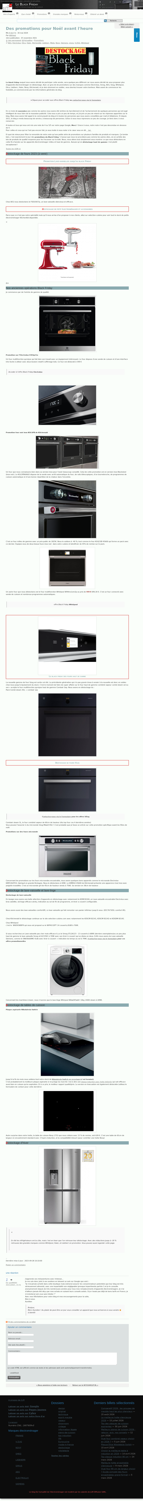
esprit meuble (65, 1417)
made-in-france (66, 1444)
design (61, 1408)
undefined (14, 1373)
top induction (64, 1435)
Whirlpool (85, 43)
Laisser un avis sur (27, 1410)
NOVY (18, 1448)
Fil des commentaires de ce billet (22, 1322)
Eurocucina (63, 1441)
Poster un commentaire (16, 1265)
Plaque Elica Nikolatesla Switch (116, 1444)
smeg (71, 43)
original (62, 1411)
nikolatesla (63, 1450)
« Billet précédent (126, 24)
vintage (62, 1426)
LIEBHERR (20, 1460)
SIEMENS (20, 1484)
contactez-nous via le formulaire (86, 100)
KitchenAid (36, 43)
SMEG (18, 1454)
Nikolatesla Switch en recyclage (66, 1079)
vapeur (61, 1420)
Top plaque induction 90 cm (115, 1457)
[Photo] (67, 509)
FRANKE (19, 1436)
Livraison (12, 1422)
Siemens (64, 43)
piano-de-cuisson (66, 1432)
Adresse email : (14, 1339)
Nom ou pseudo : (15, 1332)
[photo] (67, 405)
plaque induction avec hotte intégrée (96, 1082)
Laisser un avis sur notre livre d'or (26, 1416)
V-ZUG (77, 43)
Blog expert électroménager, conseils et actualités (21, 1)
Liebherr (45, 43)
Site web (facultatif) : (17, 1345)
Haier (29, 43)
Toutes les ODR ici (13, 149)
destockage (64, 1447)
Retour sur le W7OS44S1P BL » (85, 1385)
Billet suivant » (127, 27)
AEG (9, 43)
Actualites (28, 40)
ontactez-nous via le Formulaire (57, 817)
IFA (59, 1438)
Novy (58, 43)
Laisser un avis (23, 1406)
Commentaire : (14, 1351)
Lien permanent (14, 40)
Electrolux (16, 43)
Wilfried (12, 35)
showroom (63, 1423)
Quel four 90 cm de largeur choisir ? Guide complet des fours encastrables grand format (118, 1472)
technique (63, 1414)
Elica (24, 43)
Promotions (39, 40)
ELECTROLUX (22, 1478)
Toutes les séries (60, 1456)
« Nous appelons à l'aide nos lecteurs (51, 1385)
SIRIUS (19, 1466)
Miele (52, 43)
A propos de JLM (16, 1400)
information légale (67, 1429)
